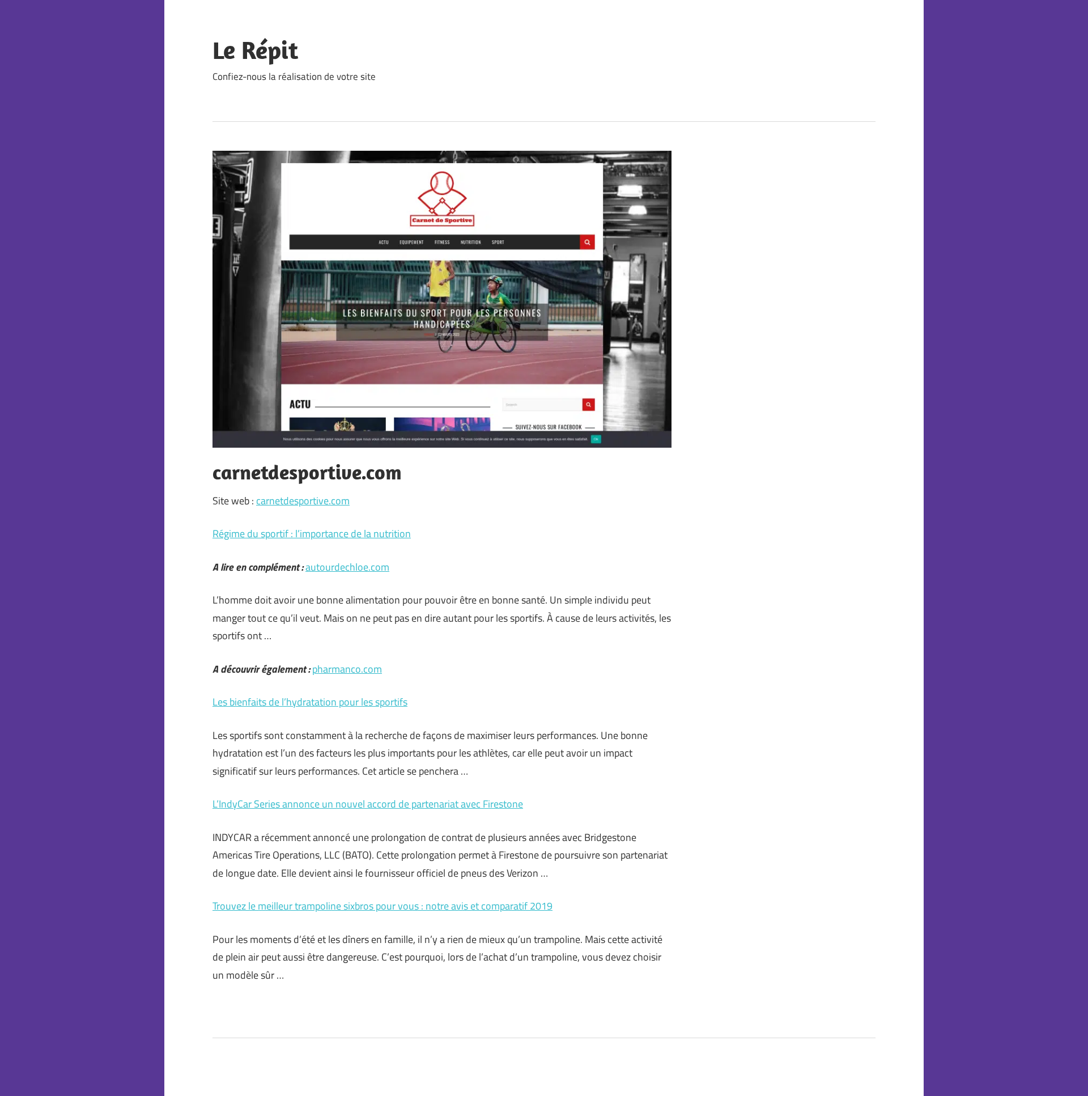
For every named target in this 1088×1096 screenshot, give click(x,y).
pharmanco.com (347, 669)
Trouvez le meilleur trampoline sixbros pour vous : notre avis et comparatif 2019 (382, 906)
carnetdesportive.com (303, 500)
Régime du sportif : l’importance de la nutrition (311, 533)
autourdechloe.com (347, 567)
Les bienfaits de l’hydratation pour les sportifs (309, 702)
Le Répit (255, 50)
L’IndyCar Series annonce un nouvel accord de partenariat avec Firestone (367, 804)
